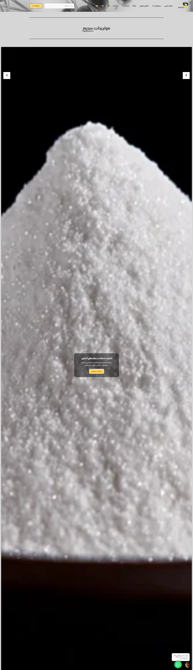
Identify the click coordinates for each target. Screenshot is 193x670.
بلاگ (134, 6)
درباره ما (115, 6)
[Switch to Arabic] (108, 6)
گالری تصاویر (144, 6)
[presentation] (6, 75)
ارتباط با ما (125, 6)
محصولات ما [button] (156, 6)
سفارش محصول (96, 371)
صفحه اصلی (169, 6)
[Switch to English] (102, 6)
